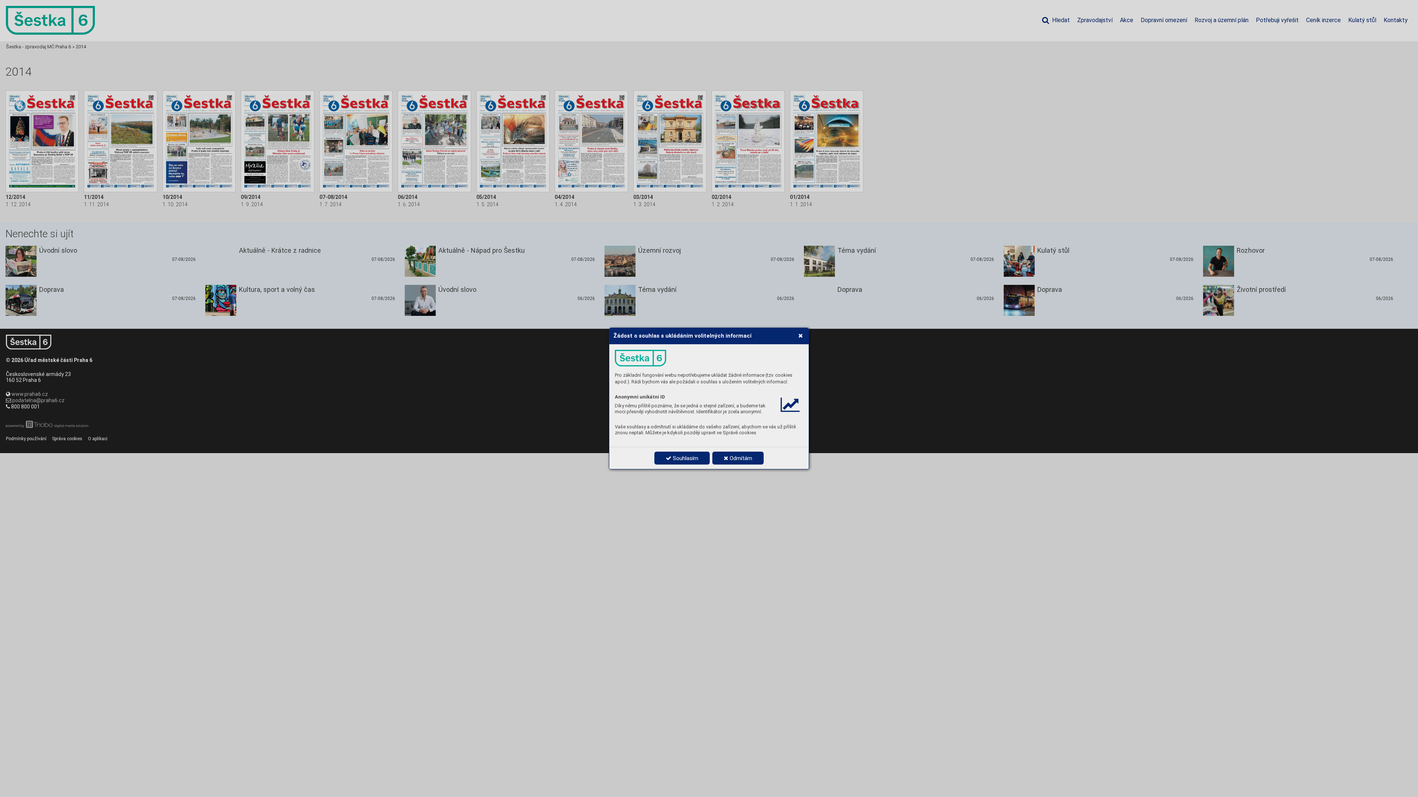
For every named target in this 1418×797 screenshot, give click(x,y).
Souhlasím (684, 458)
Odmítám (740, 458)
